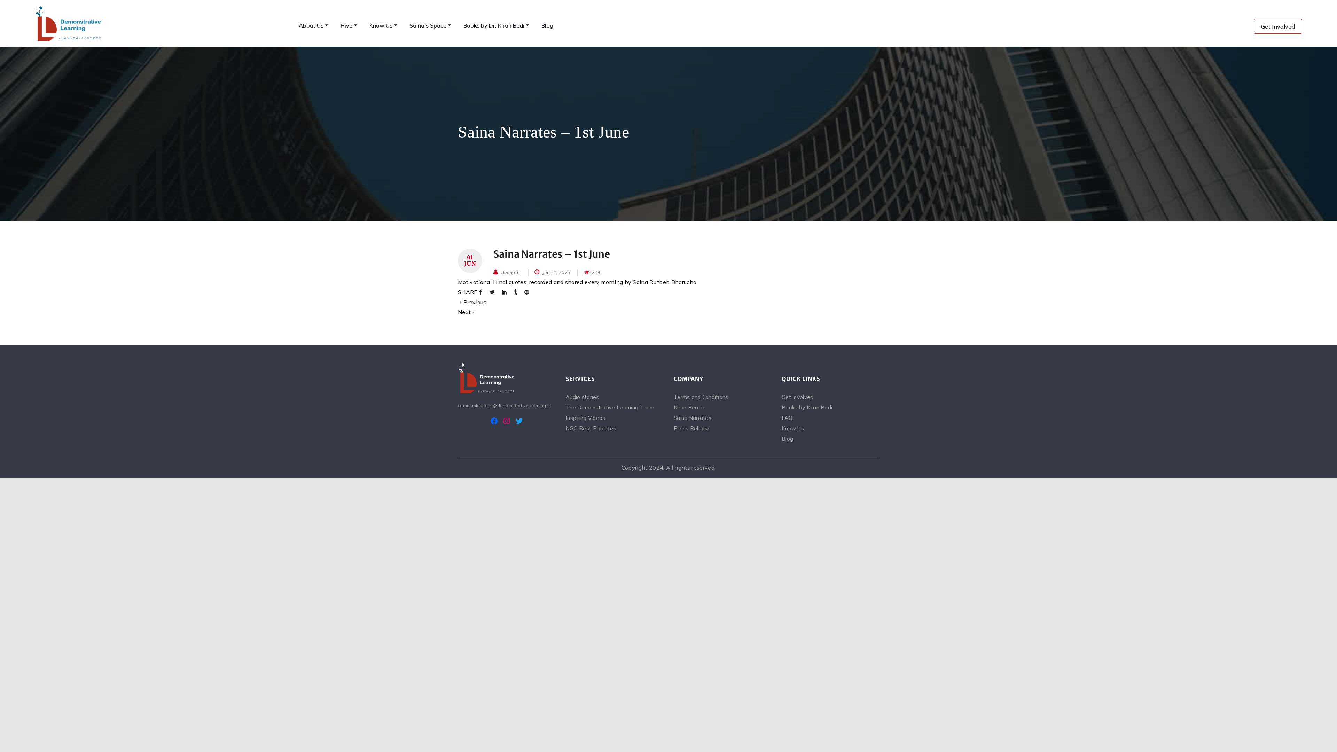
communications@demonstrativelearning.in (504, 405)
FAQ (787, 418)
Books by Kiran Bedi (807, 407)
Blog (787, 439)
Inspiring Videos (585, 418)
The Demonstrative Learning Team (610, 407)
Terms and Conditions (701, 397)
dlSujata (510, 272)
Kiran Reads (689, 407)
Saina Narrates (692, 418)
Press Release (692, 428)
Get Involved (1278, 26)
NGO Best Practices (591, 428)
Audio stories (582, 397)
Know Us (793, 428)
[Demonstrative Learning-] (69, 23)
